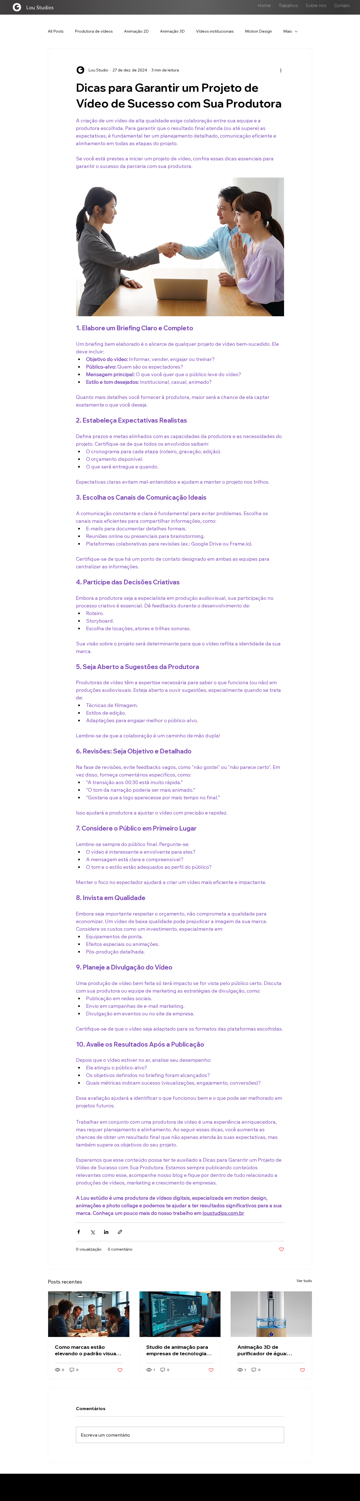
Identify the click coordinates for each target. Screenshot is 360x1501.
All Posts (56, 31)
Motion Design (258, 31)
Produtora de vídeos (94, 31)
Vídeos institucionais (215, 31)
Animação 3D (172, 31)
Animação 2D (136, 31)
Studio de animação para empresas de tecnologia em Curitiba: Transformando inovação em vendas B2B (177, 1350)
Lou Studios (40, 7)
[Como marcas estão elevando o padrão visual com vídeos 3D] (88, 1314)
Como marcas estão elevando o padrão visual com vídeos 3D (86, 1350)
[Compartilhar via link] (120, 1232)
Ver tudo (304, 1280)
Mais (287, 31)
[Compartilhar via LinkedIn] (106, 1232)
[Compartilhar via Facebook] (78, 1232)
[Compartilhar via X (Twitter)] (92, 1232)
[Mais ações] (280, 70)
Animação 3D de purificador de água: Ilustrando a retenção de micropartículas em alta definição (267, 1350)
